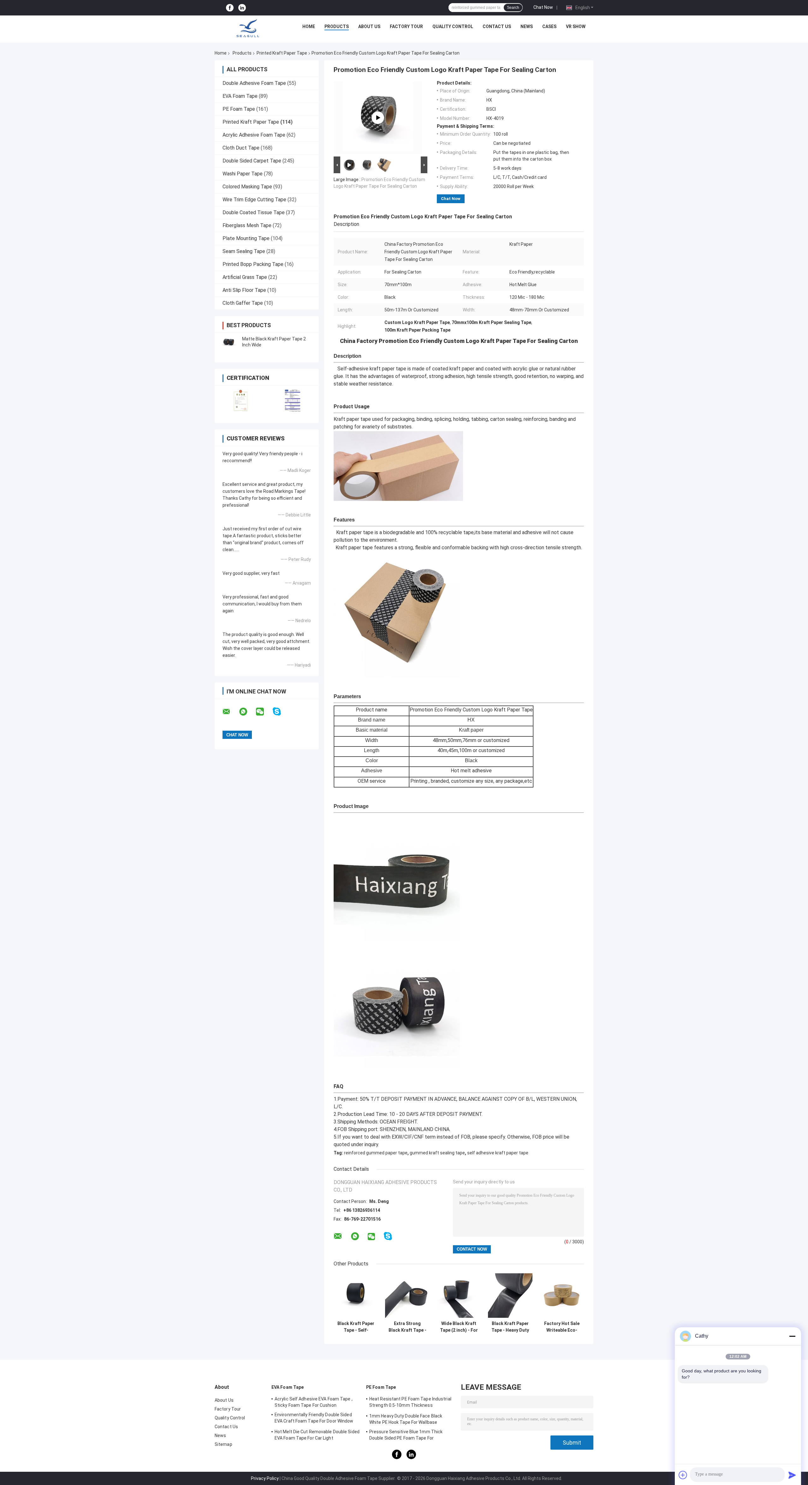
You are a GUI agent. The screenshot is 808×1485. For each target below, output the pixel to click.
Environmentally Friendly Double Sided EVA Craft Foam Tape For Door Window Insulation (314, 1418)
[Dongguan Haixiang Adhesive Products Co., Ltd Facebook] (229, 8)
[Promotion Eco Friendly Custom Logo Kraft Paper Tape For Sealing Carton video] (378, 117)
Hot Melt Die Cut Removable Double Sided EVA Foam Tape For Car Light (317, 1435)
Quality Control (452, 26)
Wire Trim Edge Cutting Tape (254, 200)
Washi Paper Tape (243, 174)
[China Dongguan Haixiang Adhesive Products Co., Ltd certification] (241, 400)
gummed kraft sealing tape (437, 1152)
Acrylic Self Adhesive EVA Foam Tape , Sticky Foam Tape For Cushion (314, 1402)
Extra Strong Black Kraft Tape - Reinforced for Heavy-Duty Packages (407, 1327)
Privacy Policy (265, 1478)
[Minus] (792, 1336)
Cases (549, 26)
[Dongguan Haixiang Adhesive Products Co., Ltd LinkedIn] (242, 8)
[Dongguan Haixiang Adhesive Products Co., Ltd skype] (281, 711)
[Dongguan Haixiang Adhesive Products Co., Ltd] (247, 28)
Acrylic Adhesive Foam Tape (254, 135)
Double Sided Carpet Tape (252, 161)
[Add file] (683, 1475)
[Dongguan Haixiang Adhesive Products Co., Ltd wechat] (264, 712)
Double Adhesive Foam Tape (254, 83)
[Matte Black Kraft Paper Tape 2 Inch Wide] (228, 342)
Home (308, 26)
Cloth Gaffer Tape (243, 303)
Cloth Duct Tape (241, 148)
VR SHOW (575, 26)
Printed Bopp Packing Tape (253, 264)
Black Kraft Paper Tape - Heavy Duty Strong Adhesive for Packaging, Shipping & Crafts (510, 1327)
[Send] (792, 1475)
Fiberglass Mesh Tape (247, 225)
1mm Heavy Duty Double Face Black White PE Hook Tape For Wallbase (405, 1419)
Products (336, 26)
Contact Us (497, 26)
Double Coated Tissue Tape (254, 212)
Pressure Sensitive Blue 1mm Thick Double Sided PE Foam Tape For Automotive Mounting (406, 1435)
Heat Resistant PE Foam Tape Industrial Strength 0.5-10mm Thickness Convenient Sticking (410, 1403)
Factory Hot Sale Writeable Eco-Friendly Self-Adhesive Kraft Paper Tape (561, 1327)
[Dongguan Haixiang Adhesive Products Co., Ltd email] (230, 712)
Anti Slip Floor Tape (244, 290)
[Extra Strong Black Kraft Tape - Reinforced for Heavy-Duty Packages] (407, 1295)
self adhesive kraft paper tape (497, 1152)
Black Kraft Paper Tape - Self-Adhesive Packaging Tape (355, 1327)
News (526, 26)
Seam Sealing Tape (244, 251)
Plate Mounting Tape (246, 238)
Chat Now (543, 7)
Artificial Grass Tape (245, 277)
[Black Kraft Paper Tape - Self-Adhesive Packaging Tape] (356, 1295)
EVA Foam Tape (240, 96)
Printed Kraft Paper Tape (282, 53)
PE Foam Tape (239, 109)
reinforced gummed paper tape (375, 1152)
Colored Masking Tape (247, 187)
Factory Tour (406, 26)
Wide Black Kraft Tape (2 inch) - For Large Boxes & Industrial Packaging (459, 1327)
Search (513, 7)
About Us (369, 26)
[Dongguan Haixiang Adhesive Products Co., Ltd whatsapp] (247, 712)
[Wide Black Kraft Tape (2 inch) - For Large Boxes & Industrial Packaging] (459, 1295)
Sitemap (223, 1444)
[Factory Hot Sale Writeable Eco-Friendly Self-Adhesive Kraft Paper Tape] (561, 1295)
